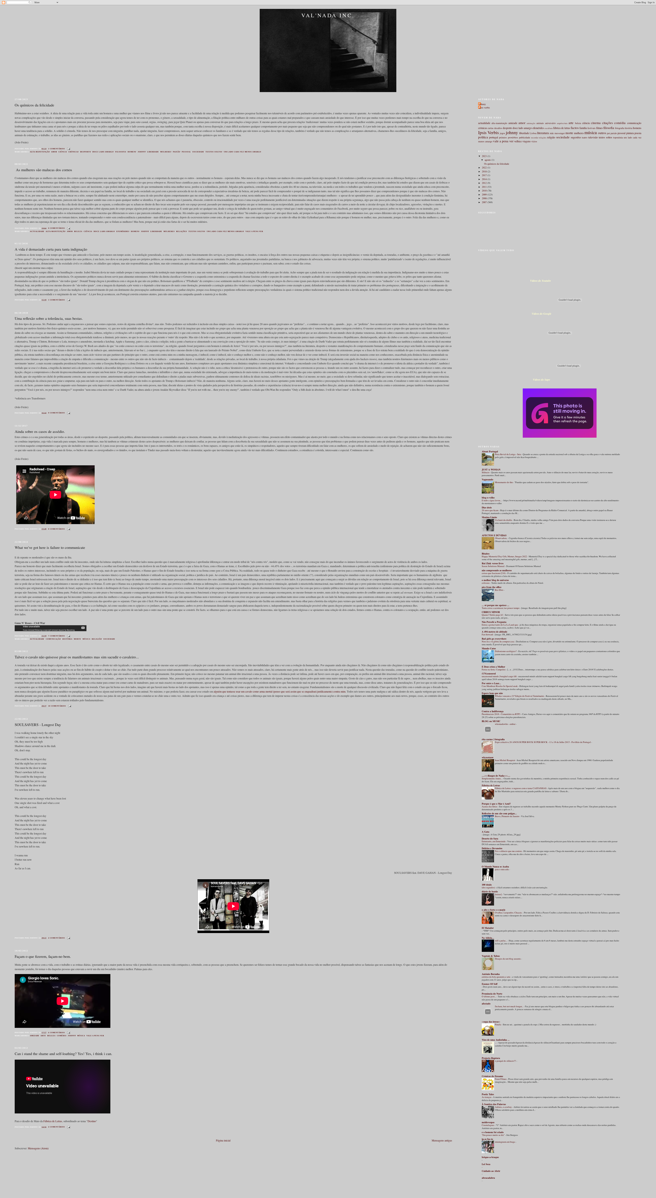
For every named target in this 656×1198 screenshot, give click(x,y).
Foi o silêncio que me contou (508, 851)
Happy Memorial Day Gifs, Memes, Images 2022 (505, 556)
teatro (584, 137)
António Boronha (491, 974)
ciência (62, 152)
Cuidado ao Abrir (491, 1171)
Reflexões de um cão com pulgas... (499, 813)
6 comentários (56, 1032)
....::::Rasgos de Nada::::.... (496, 775)
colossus (486, 582)
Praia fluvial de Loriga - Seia (508, 454)
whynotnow (488, 757)
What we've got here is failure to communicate (50, 547)
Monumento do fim (504, 482)
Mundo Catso (489, 648)
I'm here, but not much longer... (509, 1006)
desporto (85, 152)
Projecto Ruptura (491, 1058)
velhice (518, 141)
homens (132, 152)
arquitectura (562, 123)
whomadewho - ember (505, 723)
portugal (493, 137)
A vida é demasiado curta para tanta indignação (51, 249)
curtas (491, 128)
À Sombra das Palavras (494, 1104)
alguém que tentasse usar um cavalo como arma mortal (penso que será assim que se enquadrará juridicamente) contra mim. (280, 691)
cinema (596, 123)
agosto (488, 159)
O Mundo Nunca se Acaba (495, 866)
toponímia (618, 137)
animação (531, 123)
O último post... (489, 996)
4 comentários (56, 938)
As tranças (487, 1097)
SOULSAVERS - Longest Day (38, 724)
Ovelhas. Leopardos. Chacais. (509, 912)
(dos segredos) (488, 887)
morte (77, 639)
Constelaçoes (488, 1125)
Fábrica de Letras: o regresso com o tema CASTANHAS (521, 788)
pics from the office (491, 587)
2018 (484, 171)
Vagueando (487, 479)
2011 (484, 186)
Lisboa (533, 133)
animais (540, 123)
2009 (484, 194)
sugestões (576, 137)
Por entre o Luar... (491, 683)
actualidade (37, 231)
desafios (498, 128)
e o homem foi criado (493, 1132)
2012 (484, 182)
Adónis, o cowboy (503, 1106)
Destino (92, 1121)
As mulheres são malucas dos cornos (43, 169)
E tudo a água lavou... (492, 500)
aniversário (550, 123)
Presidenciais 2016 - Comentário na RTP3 (501, 714)
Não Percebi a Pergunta (494, 622)
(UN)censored (489, 673)
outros (602, 133)
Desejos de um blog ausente (508, 958)
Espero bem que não (492, 693)
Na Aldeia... (488, 938)
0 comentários (56, 228)
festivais (591, 128)
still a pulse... (501, 940)
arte (43, 1036)
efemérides (122, 231)
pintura (630, 133)
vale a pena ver (254, 231)
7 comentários (56, 636)
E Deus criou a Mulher (493, 666)
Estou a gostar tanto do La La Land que (500, 624)
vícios (534, 141)
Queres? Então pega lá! (493, 614)
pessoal (186, 152)
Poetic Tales (488, 1094)
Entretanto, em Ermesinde (494, 841)
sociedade (198, 152)
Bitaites (485, 553)
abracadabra (488, 1178)
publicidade (524, 137)
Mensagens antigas (442, 1140)
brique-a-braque (490, 1157)
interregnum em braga (505, 1141)
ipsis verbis (484, 107)
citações (607, 123)
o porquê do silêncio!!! (505, 1060)
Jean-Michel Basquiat (505, 760)
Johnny (482, 104)
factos (575, 128)
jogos (502, 133)
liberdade (153, 152)
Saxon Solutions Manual (493, 566)
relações (181, 231)
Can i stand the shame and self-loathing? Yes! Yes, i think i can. (63, 1053)
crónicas (73, 152)
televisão (593, 137)
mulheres (166, 152)
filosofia (120, 152)
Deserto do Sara (490, 838)
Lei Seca (486, 1164)
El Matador (488, 928)
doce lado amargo (103, 152)
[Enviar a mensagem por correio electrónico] (68, 149)
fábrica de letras (561, 128)
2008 (484, 198)
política (483, 137)
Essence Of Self (489, 984)
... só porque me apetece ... (495, 605)
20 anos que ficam (490, 510)
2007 (484, 202)
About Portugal (490, 451)
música (86, 639)
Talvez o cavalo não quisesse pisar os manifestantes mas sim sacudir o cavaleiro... (77, 656)
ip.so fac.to (487, 1139)
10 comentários (57, 706)
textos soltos (214, 152)
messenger (560, 133)
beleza (78, 231)
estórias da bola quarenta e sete (496, 976)
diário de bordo (490, 891)
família (583, 128)
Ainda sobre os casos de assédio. (40, 431)
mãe (552, 133)
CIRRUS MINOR (491, 612)
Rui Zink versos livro (492, 563)
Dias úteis (487, 507)
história (67, 639)
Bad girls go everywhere (494, 638)
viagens (526, 141)
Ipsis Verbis (488, 132)
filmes (599, 128)
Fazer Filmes (501, 1078)
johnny (142, 152)
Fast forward (488, 634)
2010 (484, 190)
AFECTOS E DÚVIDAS (494, 535)
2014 (484, 179)
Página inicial (223, 1140)
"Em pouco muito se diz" (493, 1135)
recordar (534, 137)
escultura (549, 128)
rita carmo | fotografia (493, 739)
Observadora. (501, 538)
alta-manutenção (40, 152)
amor (54, 152)
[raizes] (498, 894)
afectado (486, 1003)
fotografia (619, 128)
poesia (637, 133)
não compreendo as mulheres (497, 570)
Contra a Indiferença (492, 711)
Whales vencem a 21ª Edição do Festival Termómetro (520, 695)
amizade (34, 1036)
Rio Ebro (499, 589)
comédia (61, 1036)
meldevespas (488, 1122)
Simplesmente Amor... (492, 778)
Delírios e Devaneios (492, 848)
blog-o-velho (488, 497)
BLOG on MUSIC (491, 721)
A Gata (485, 831)
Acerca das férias (490, 806)
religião (97, 639)
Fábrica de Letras (52, 1121)
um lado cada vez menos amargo (242, 152)
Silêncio (486, 472)
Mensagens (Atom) (38, 1148)
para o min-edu (502, 869)
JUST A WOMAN (491, 469)
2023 (484, 156)
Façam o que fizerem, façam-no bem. (43, 956)
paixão (176, 152)
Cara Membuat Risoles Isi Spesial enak (500, 686)
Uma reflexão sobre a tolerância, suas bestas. (49, 318)
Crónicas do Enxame (492, 1076)
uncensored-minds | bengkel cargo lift (499, 676)
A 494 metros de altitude (494, 631)
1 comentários (56, 149)
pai (608, 133)
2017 (484, 175)
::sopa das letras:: (491, 1021)
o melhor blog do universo (495, 580)
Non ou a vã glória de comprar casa (498, 641)
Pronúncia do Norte (492, 993)
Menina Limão (489, 517)
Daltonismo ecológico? (506, 651)
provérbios (513, 137)
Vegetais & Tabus (491, 956)
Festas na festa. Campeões (494, 669)
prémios (503, 137)
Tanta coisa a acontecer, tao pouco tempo (501, 608)
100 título (487, 884)
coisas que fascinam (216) (494, 573)
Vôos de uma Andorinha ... (496, 1040)
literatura (543, 133)
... (496, 1042)
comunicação (53, 639)
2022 (484, 167)
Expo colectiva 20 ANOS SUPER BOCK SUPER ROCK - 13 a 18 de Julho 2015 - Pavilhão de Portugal (543, 742)
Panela (498, 1024)
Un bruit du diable (503, 520)
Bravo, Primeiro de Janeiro (507, 816)
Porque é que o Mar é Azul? (496, 803)
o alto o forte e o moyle (493, 910)
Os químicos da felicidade (34, 104)
